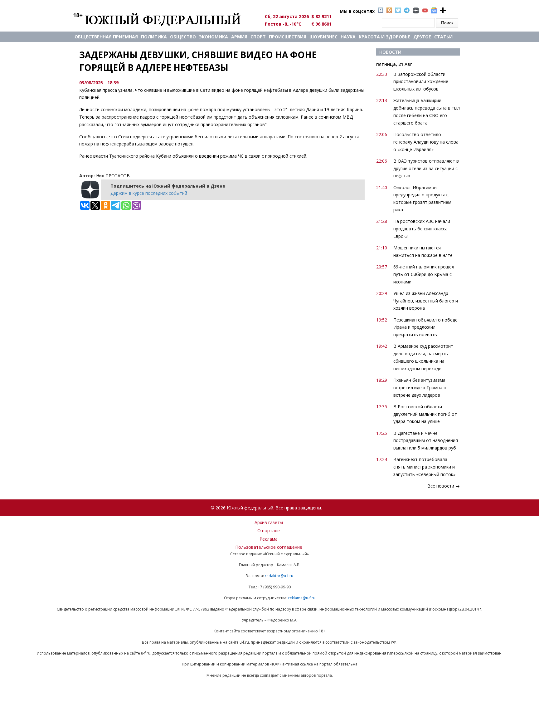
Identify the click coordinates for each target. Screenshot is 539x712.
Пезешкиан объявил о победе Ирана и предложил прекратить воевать (425, 327)
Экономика (213, 37)
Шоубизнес (323, 37)
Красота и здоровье (384, 37)
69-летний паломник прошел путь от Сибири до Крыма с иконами (423, 274)
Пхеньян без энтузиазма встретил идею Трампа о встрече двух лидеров (419, 387)
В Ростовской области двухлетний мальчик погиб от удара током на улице (425, 414)
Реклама (269, 539)
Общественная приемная (106, 37)
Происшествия (287, 37)
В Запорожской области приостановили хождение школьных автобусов (420, 81)
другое (422, 37)
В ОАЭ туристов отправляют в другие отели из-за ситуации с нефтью (426, 168)
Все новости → (443, 486)
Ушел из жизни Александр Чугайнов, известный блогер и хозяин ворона (425, 300)
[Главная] (164, 19)
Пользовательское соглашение (268, 547)
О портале (268, 530)
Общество (183, 37)
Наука (348, 37)
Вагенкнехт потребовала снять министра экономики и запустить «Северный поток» (424, 466)
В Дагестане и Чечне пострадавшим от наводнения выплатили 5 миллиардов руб (425, 440)
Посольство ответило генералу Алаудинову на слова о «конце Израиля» (426, 141)
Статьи (443, 37)
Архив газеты (269, 522)
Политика (154, 37)
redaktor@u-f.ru (279, 575)
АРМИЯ (239, 37)
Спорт (258, 37)
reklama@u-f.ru (301, 598)
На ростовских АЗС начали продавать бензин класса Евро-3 (421, 228)
